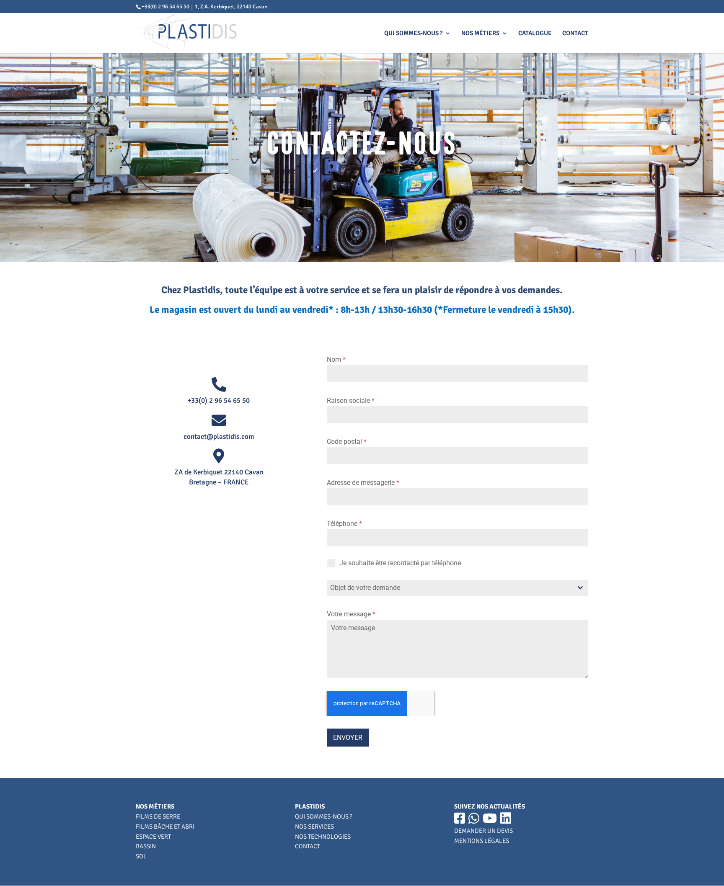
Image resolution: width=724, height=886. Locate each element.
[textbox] (449, 588)
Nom (336, 359)
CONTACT (575, 33)
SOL (141, 856)
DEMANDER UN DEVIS (483, 830)
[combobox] (457, 588)
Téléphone (344, 524)
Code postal (347, 442)
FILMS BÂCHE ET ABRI (165, 826)
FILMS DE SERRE (158, 816)
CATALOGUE (535, 33)
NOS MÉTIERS (480, 33)
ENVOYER (347, 738)
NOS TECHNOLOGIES (323, 836)
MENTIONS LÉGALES (481, 841)
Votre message (351, 614)
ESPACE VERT (153, 836)
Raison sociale (351, 400)
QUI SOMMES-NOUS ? (413, 33)
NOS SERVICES (314, 826)
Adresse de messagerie (363, 483)
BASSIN (146, 846)
